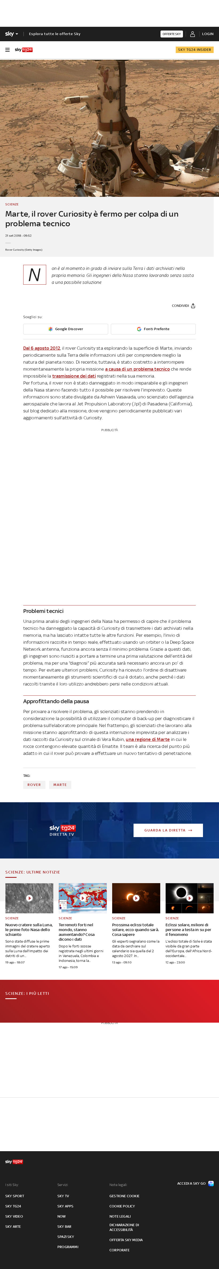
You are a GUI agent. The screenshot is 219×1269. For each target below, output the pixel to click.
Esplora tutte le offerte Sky (55, 34)
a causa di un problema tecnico (137, 369)
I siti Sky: (12, 1185)
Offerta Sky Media (126, 1240)
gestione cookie (124, 1196)
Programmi (67, 1247)
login (208, 34)
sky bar (64, 1227)
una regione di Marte (148, 739)
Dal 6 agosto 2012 (41, 348)
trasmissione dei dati (74, 376)
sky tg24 (13, 1206)
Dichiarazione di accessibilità (124, 1227)
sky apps (65, 1206)
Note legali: (118, 1185)
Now (61, 1216)
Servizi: (63, 1185)
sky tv (63, 1196)
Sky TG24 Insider (194, 50)
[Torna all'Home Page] (24, 49)
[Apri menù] (7, 49)
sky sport (14, 1196)
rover (34, 785)
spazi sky (65, 1237)
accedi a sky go (191, 1183)
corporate (120, 1250)
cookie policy (122, 1206)
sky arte (13, 1227)
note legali (120, 1216)
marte (60, 785)
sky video (14, 1216)
